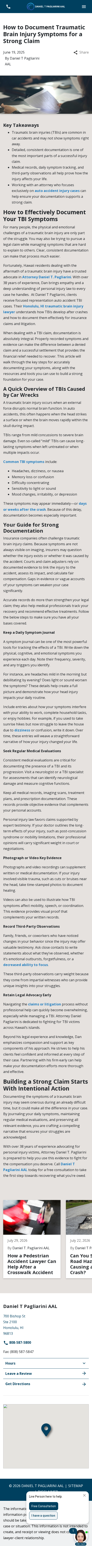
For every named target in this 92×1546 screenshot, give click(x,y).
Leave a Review (18, 1373)
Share (84, 52)
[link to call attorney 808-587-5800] (8, 6)
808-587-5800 (19, 1342)
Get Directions (17, 1383)
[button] (84, 6)
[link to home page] (46, 6)
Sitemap (75, 1485)
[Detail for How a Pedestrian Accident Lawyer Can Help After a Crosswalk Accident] (34, 1239)
